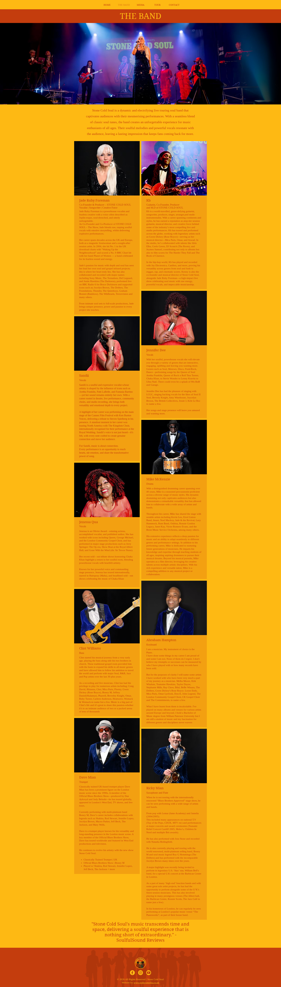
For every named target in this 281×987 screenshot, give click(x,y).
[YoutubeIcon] (148, 972)
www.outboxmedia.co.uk (146, 982)
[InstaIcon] (140, 972)
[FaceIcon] (132, 972)
